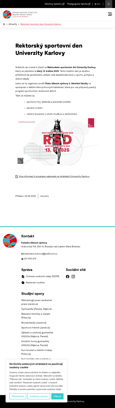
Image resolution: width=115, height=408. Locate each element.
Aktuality (13, 24)
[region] (36, 380)
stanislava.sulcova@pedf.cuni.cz (40, 254)
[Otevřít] (110, 14)
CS (98, 4)
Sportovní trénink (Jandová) (35, 328)
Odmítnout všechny (39, 396)
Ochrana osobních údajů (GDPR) (42, 276)
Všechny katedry (53, 4)
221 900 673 (30, 259)
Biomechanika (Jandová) (33, 323)
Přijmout (57, 396)
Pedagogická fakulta (77, 4)
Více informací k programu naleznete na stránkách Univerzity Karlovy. (54, 176)
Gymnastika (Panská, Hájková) (36, 309)
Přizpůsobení (18, 396)
